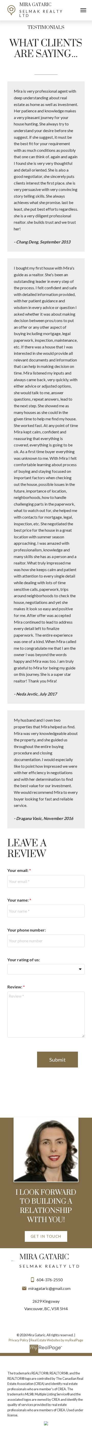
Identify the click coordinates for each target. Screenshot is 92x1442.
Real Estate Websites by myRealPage (56, 1340)
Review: (15, 986)
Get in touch (46, 1236)
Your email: (18, 870)
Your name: (18, 900)
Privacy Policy (18, 1340)
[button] (46, 1236)
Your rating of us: (23, 959)
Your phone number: (26, 929)
